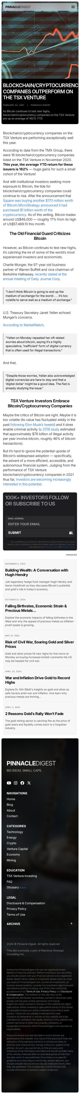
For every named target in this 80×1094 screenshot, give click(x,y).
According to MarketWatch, (23, 325)
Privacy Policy (68, 547)
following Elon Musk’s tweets (32, 424)
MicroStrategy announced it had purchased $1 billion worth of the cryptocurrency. (35, 210)
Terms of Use (51, 547)
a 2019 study (49, 429)
